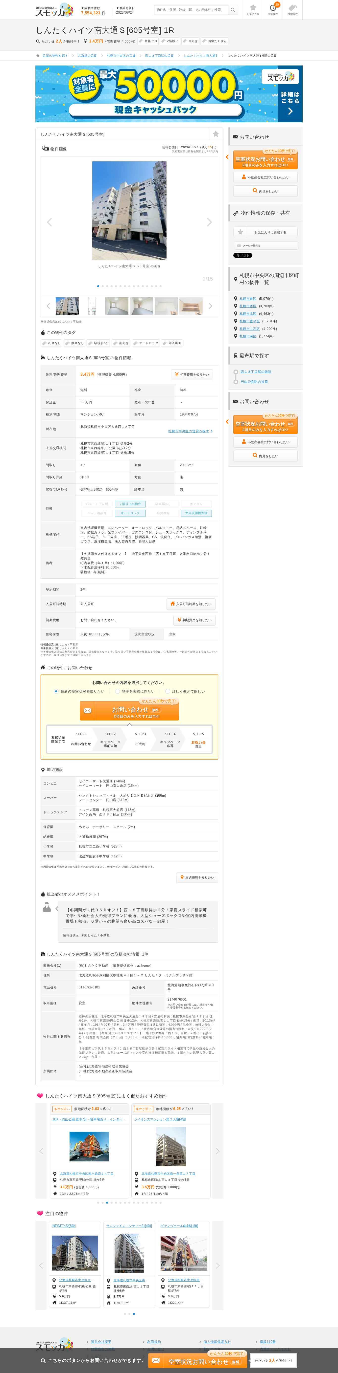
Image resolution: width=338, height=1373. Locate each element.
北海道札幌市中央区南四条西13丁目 (186, 1280)
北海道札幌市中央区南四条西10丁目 (132, 1280)
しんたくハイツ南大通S (201, 55)
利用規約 (154, 1342)
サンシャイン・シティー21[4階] (129, 1226)
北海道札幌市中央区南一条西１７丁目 (168, 1173)
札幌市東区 (248, 299)
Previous (49, 222)
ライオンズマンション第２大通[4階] (159, 1119)
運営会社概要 (101, 1342)
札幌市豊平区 (250, 321)
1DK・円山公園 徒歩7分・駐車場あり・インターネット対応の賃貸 (99, 1119)
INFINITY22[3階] (64, 1226)
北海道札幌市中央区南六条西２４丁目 (86, 1173)
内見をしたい (268, 191)
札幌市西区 (248, 306)
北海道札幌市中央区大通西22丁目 (77, 1280)
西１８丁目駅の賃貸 (256, 371)
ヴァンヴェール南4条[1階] (179, 1226)
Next (209, 222)
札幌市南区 (248, 336)
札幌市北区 (248, 314)
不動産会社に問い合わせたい (269, 177)
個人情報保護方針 (217, 1342)
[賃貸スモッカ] (54, 9)
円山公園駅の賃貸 (254, 381)
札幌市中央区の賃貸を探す (188, 431)
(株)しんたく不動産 (93, 965)
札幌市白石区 (250, 329)
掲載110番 (268, 1342)
